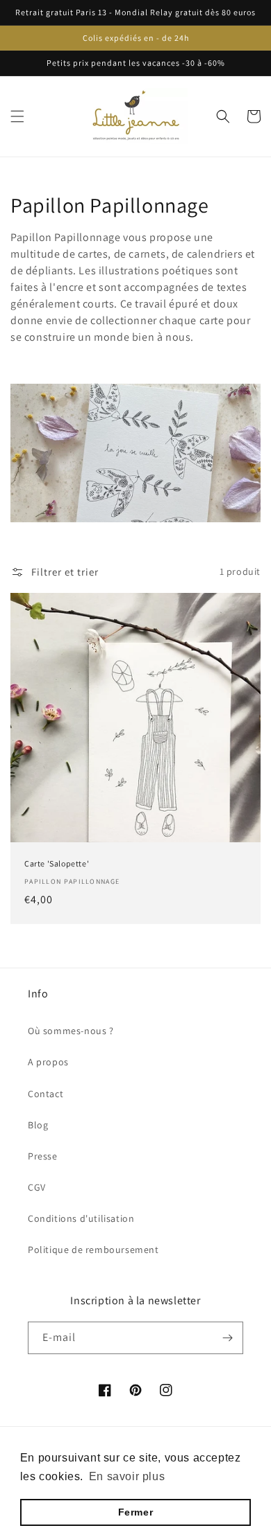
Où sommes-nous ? (71, 1030)
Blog (38, 1125)
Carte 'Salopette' (56, 863)
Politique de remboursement (93, 1249)
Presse (43, 1156)
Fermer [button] (136, 1512)
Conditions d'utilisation (81, 1218)
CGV (37, 1187)
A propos (48, 1062)
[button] (17, 116)
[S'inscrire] (227, 1338)
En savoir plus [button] (127, 1476)
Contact (45, 1093)
